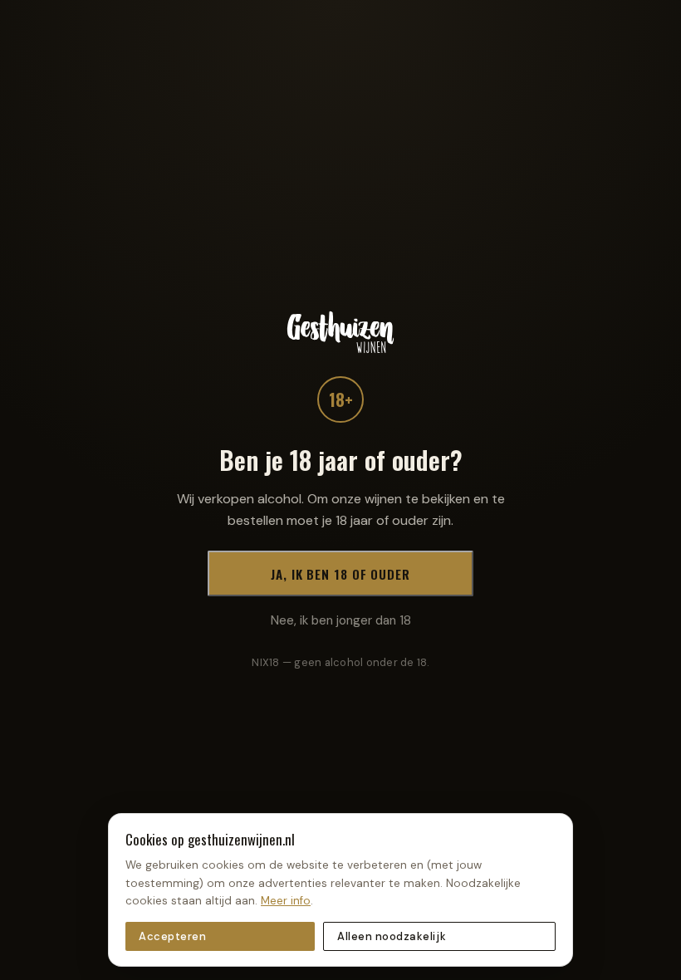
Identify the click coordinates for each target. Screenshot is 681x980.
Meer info (286, 901)
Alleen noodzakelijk (391, 936)
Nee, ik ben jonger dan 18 (341, 620)
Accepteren (172, 936)
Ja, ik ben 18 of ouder (340, 574)
